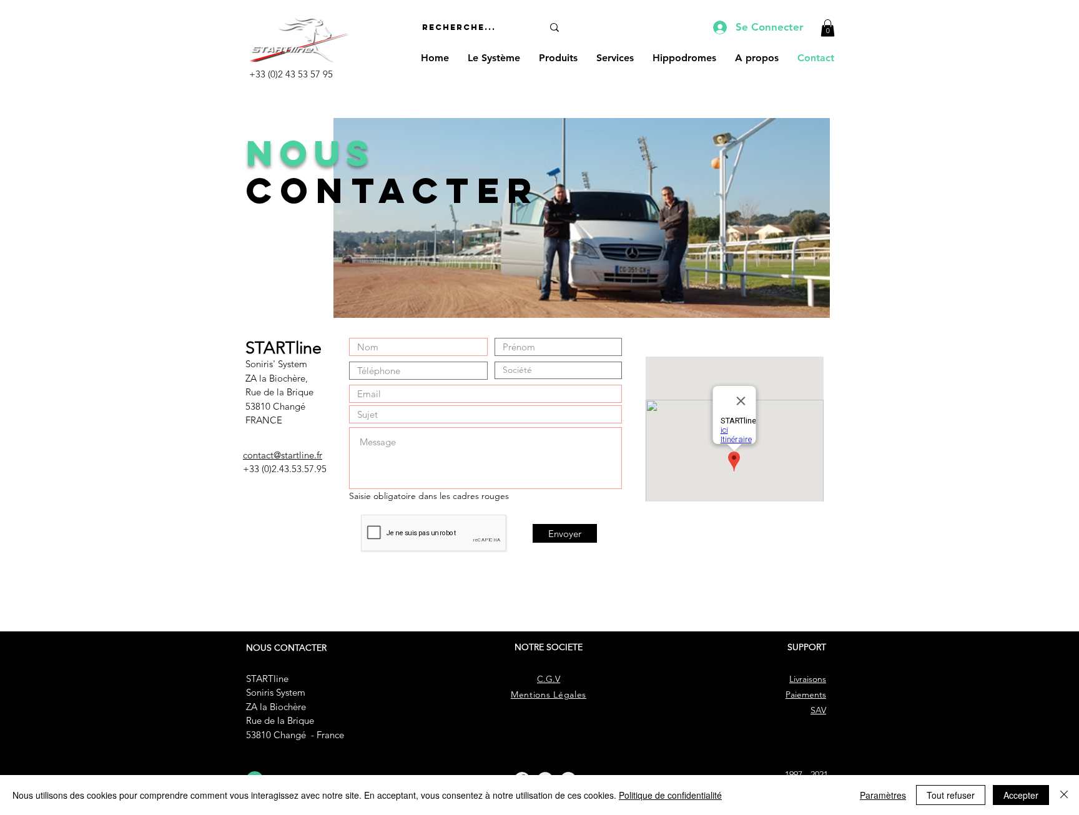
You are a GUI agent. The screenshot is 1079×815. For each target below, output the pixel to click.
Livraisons (807, 678)
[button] (827, 27)
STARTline (267, 678)
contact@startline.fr (282, 455)
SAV (818, 710)
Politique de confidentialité (670, 795)
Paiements (806, 694)
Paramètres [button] (883, 795)
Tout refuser (951, 795)
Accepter (1020, 795)
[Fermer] (1064, 795)
